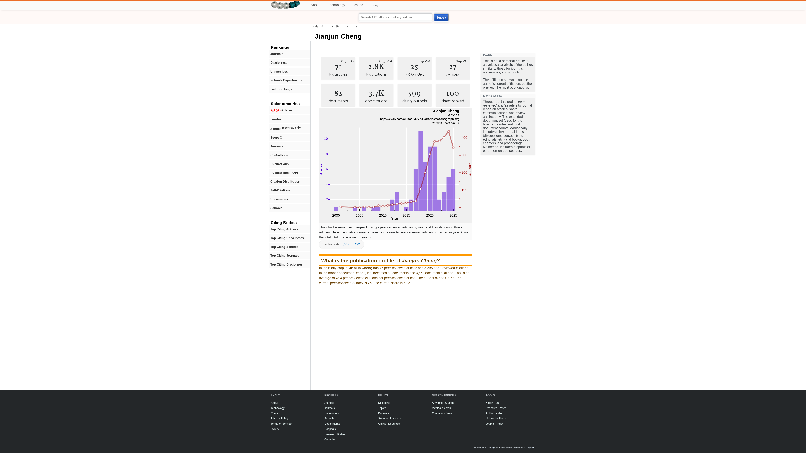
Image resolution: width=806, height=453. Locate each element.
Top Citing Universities (287, 238)
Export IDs (492, 402)
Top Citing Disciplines (286, 264)
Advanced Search (443, 402)
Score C (276, 137)
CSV (357, 244)
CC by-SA (529, 447)
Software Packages (390, 418)
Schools (276, 208)
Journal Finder (494, 423)
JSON (346, 244)
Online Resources (389, 423)
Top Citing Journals (284, 255)
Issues (358, 5)
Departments (332, 423)
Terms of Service (281, 423)
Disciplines (278, 62)
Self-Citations (280, 190)
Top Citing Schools (284, 247)
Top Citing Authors (284, 229)
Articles (281, 110)
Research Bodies (334, 434)
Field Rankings (281, 89)
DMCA (275, 429)
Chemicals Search (443, 413)
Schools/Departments (286, 80)
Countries (330, 439)
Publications (279, 164)
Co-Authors (279, 155)
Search (441, 17)
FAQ (375, 5)
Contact (275, 413)
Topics (382, 408)
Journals (276, 54)
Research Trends (496, 408)
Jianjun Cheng (346, 26)
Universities (279, 71)
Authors (327, 26)
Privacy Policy (279, 418)
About (315, 5)
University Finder (496, 418)
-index (275, 119)
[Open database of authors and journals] (285, 2)
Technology (336, 5)
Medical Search (441, 408)
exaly (315, 26)
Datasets (383, 413)
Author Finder (494, 413)
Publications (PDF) (284, 172)
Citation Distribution (285, 181)
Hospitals (330, 429)
